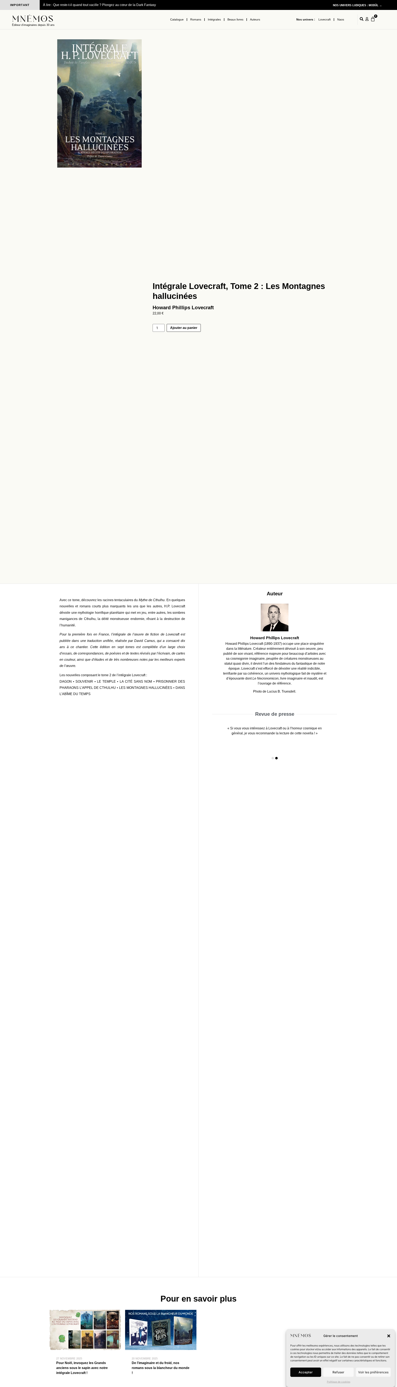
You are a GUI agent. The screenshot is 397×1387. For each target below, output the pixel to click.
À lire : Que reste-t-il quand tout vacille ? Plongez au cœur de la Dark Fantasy (99, 5)
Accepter (306, 1372)
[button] (389, 1336)
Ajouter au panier (183, 328)
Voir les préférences (373, 1372)
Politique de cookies (338, 1381)
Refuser (338, 1372)
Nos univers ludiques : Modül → (357, 5)
